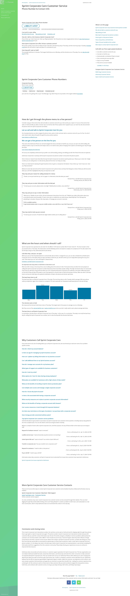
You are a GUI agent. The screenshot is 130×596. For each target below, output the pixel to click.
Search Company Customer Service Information (8, 11)
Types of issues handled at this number (106, 42)
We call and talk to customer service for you (107, 30)
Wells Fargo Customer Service (103, 72)
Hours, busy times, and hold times (104, 40)
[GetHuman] (6, 2)
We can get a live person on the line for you (39, 140)
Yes (76, 576)
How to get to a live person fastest (104, 37)
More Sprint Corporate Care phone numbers (107, 35)
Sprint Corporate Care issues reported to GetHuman (35, 460)
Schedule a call (51, 34)
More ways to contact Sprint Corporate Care (107, 44)
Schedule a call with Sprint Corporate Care (32, 261)
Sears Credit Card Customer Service (105, 77)
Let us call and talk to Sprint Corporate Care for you (42, 130)
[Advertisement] (56, 66)
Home (2, 8)
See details (80, 93)
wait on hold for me (50, 308)
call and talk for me (38, 308)
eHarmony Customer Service (103, 74)
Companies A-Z (5, 15)
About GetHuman (5, 17)
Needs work (82, 576)
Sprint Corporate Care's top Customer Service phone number (111, 27)
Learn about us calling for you (29, 137)
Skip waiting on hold (41, 34)
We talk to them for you (28, 34)
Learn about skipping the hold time (31, 149)
